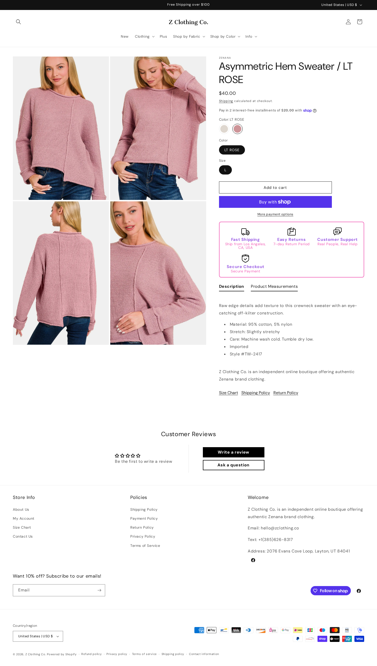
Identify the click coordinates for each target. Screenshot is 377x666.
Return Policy (285, 392)
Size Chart (228, 392)
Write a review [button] (233, 452)
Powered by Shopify (62, 654)
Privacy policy (116, 654)
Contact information (204, 654)
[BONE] (224, 129)
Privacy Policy (142, 536)
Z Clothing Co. (35, 654)
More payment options (275, 214)
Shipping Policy (255, 392)
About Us (21, 509)
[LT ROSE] (237, 129)
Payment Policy (144, 518)
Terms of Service (145, 545)
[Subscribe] (99, 590)
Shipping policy (173, 654)
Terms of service (144, 654)
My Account (23, 518)
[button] (18, 21)
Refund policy (91, 654)
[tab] (231, 287)
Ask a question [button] (233, 465)
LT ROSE (232, 150)
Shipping (226, 101)
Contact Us (23, 536)
